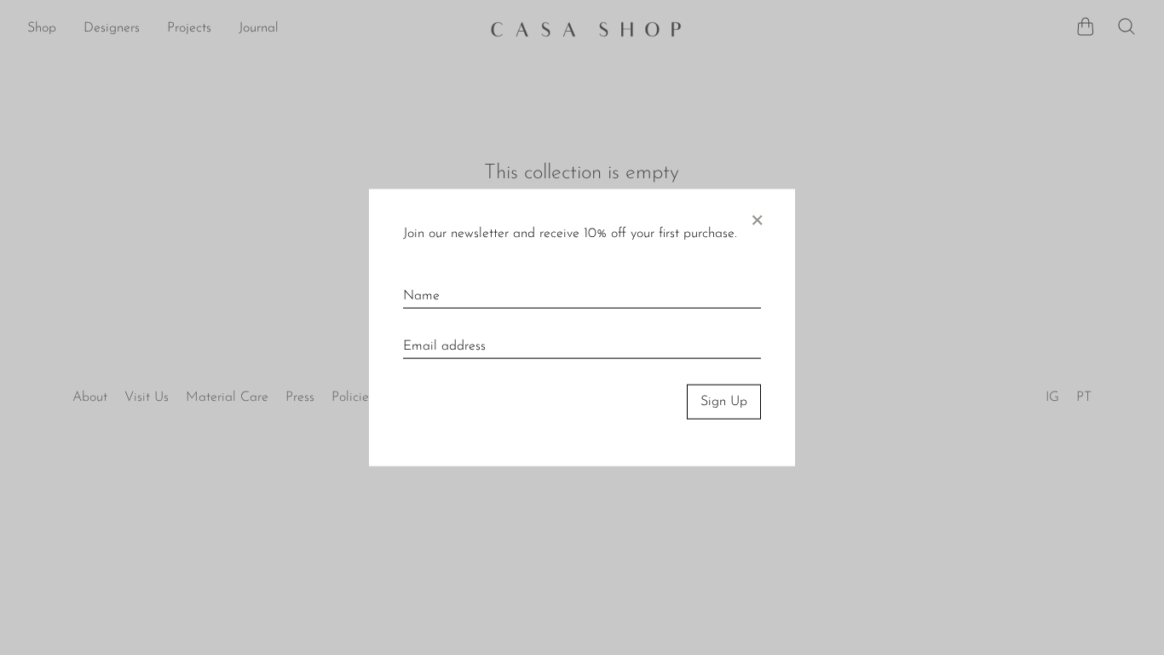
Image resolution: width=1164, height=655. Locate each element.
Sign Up (723, 402)
